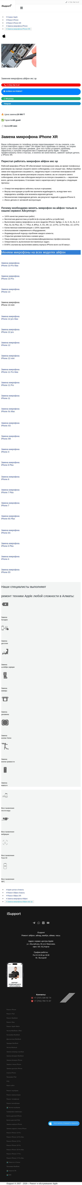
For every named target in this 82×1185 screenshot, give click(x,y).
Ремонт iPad (10, 1014)
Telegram (7, 104)
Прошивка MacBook (12, 1166)
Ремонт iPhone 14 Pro (13, 1133)
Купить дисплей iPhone (14, 1116)
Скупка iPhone (11, 1073)
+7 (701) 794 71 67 (13, 85)
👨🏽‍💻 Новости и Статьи (13, 1162)
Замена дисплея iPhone (14, 1068)
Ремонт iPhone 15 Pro (13, 1141)
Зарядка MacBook (12, 1043)
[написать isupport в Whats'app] (38, 923)
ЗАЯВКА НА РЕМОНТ (13, 91)
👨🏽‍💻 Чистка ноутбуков (13, 1107)
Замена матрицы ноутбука (15, 1052)
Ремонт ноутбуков (12, 1090)
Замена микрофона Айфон (17, 899)
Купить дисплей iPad (13, 1120)
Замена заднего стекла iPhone (16, 1128)
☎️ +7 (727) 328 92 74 (41, 998)
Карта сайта (10, 1085)
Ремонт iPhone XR (14, 23)
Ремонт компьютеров (13, 1095)
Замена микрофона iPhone (17, 26)
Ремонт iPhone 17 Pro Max (15, 1158)
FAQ (7, 1081)
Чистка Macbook (11, 1047)
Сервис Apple (12, 17)
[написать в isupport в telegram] (34, 923)
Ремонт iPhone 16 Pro (13, 1145)
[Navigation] (21, 7)
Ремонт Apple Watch (13, 1026)
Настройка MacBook (13, 1035)
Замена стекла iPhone (13, 1064)
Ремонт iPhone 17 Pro (13, 1154)
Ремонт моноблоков (13, 1103)
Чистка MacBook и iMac (14, 1030)
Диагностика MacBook (13, 1039)
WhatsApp (9, 99)
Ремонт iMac (10, 1022)
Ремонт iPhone (12, 20)
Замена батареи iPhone (14, 1060)
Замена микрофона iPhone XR (18, 29)
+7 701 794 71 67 (73, 2)
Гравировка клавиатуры (14, 1111)
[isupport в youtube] (48, 923)
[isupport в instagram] (43, 923)
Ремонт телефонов (12, 1099)
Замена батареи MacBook (15, 1056)
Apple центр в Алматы (15, 890)
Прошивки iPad (11, 1077)
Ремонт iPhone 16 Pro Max (15, 1149)
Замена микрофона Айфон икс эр (19, 902)
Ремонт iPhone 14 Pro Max (15, 1137)
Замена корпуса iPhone (14, 1124)
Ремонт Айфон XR (14, 896)
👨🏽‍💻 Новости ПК (11, 1170)
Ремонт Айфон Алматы (16, 893)
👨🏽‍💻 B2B (8, 1175)
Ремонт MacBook (12, 1018)
